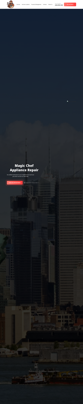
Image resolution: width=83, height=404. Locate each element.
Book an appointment (15, 182)
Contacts (45, 4)
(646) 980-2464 (59, 5)
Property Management (36, 4)
